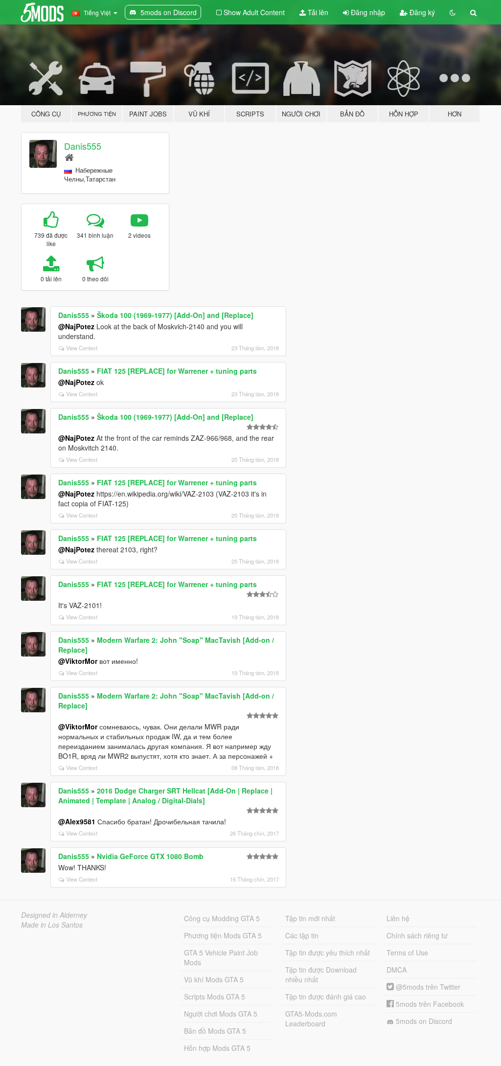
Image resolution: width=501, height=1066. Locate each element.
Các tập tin (302, 935)
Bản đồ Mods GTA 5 (215, 1031)
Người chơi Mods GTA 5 (220, 1014)
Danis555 (82, 145)
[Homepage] (69, 157)
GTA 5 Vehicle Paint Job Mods (221, 957)
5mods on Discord (423, 1021)
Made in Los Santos (52, 925)
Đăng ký (421, 12)
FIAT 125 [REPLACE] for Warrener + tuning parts (177, 371)
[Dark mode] (452, 12)
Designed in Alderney (54, 915)
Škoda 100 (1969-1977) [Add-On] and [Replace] (175, 315)
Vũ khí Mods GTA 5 (214, 979)
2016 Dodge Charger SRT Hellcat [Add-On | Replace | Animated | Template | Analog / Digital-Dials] (165, 795)
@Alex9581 (76, 821)
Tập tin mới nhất (310, 918)
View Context (81, 348)
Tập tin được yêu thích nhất (327, 952)
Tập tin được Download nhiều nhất (321, 974)
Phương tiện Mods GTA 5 (223, 935)
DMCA (397, 970)
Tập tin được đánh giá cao (325, 996)
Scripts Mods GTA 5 (214, 996)
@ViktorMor (77, 661)
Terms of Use (407, 952)
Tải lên (317, 12)
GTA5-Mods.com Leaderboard (311, 1018)
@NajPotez (76, 326)
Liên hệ (398, 918)
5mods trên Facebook (429, 1004)
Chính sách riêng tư (417, 935)
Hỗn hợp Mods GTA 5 (217, 1048)
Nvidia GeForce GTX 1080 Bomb (150, 856)
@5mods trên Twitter (427, 987)
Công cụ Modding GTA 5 (222, 918)
